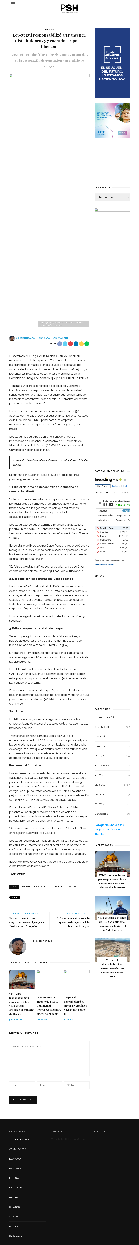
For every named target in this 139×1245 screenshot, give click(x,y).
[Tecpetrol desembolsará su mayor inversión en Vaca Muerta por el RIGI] (77, 981)
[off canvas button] (13, 4)
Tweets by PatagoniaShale (68, 1139)
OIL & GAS (112, 785)
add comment (60, 338)
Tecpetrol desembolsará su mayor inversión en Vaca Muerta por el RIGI (75, 1005)
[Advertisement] (112, 161)
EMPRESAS (112, 746)
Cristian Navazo (25, 338)
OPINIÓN (112, 794)
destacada (39, 886)
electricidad (55, 886)
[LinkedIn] (34, 948)
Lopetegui (72, 886)
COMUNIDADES (112, 727)
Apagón (26, 886)
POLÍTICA (112, 804)
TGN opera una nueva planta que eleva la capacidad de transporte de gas (73, 922)
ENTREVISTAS (112, 765)
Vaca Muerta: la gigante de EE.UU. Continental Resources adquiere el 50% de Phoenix (49, 1005)
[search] (126, 3)
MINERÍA (112, 775)
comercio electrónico (112, 717)
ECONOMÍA (112, 736)
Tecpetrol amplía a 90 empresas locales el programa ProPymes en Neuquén (27, 922)
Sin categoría (112, 814)
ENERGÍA (49, 29)
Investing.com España (104, 564)
